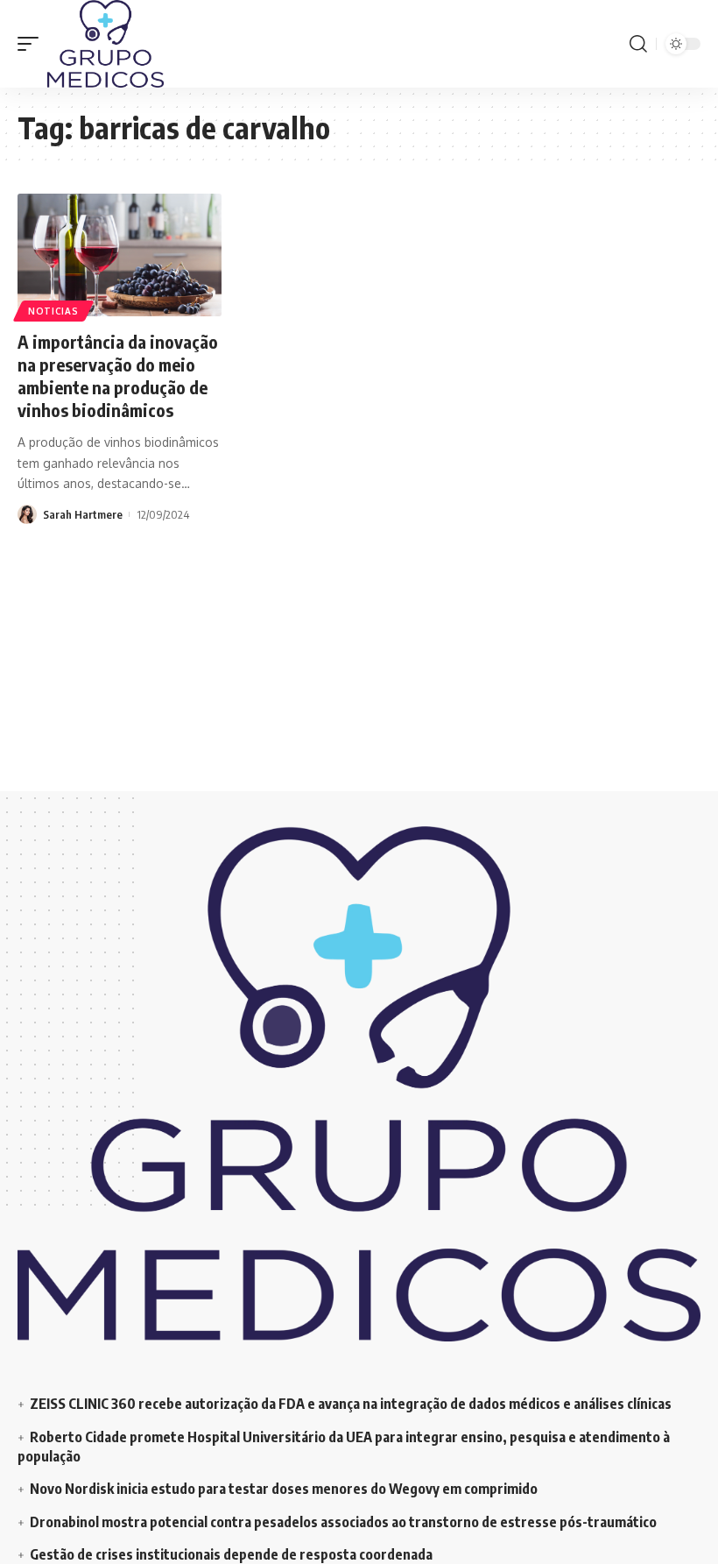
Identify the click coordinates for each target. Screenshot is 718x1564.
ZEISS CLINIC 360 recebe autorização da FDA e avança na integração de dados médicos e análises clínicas (351, 1403)
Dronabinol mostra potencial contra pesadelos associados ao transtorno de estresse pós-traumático (343, 1522)
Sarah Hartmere (83, 514)
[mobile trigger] (32, 44)
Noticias (53, 311)
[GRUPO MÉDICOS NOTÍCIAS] (105, 44)
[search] (638, 44)
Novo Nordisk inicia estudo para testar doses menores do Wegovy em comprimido (284, 1488)
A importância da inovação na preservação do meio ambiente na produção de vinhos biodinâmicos (118, 375)
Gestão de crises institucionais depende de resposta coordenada (231, 1554)
